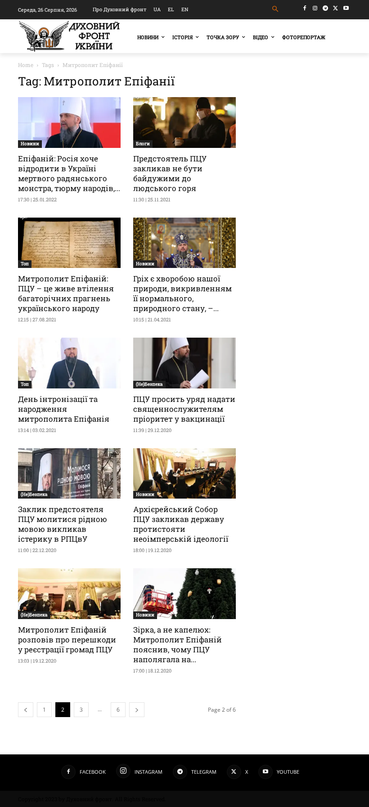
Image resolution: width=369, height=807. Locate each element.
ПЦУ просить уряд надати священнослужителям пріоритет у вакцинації (184, 409)
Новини (30, 144)
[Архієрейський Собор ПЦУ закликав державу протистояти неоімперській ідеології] (184, 473)
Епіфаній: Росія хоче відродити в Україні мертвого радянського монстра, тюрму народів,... (69, 173)
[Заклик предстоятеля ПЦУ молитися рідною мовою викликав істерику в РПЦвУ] (69, 473)
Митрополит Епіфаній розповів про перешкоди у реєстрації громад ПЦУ (67, 639)
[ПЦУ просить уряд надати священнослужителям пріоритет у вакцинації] (184, 363)
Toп (25, 264)
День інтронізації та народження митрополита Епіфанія (63, 409)
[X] (335, 8)
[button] (275, 9)
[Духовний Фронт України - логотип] (69, 36)
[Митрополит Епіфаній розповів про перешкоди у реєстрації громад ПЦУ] (69, 593)
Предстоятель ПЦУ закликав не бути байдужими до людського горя (170, 173)
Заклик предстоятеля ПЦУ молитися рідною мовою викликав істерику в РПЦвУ (62, 524)
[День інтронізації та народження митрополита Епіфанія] (69, 363)
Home (25, 64)
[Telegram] (325, 8)
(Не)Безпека (149, 384)
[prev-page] (25, 709)
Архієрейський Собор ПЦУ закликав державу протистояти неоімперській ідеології (180, 524)
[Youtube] (346, 8)
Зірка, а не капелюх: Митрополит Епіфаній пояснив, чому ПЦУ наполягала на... (177, 644)
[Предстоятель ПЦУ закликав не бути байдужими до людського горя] (184, 122)
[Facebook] (305, 8)
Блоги (143, 144)
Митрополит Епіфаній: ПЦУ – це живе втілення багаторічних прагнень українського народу (66, 293)
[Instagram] (315, 8)
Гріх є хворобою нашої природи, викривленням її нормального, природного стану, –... (182, 293)
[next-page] (136, 709)
